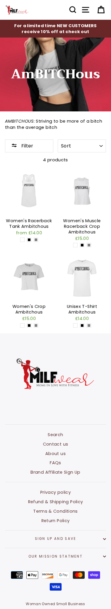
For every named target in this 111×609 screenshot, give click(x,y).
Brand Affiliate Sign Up (55, 472)
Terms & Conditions (55, 511)
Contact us (55, 444)
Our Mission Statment (55, 556)
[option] (55, 29)
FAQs (55, 463)
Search (55, 435)
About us (55, 454)
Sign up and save (55, 538)
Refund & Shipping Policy (55, 502)
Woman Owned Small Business (55, 604)
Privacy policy (55, 492)
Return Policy (55, 521)
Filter (26, 145)
